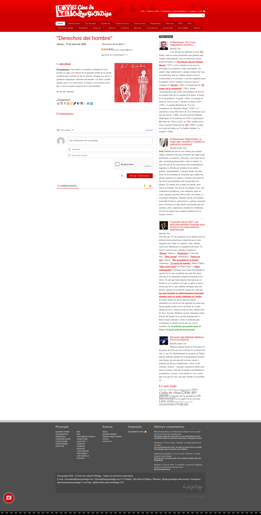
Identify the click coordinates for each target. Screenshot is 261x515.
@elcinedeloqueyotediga (69, 482)
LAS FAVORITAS (62, 434)
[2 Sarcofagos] (104, 49)
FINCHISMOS (82, 453)
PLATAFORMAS (62, 444)
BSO (195, 389)
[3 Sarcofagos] (107, 49)
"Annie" (174, 85)
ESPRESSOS (61, 436)
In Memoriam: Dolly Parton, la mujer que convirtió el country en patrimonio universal (187, 142)
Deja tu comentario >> (116, 55)
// (197, 11)
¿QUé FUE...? (82, 441)
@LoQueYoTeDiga (142, 479)
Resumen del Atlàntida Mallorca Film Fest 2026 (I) (187, 338)
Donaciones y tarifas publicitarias (174, 11)
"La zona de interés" (180, 263)
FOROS (105, 439)
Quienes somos (153, 11)
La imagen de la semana (188, 399)
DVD (78, 434)
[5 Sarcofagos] (112, 49)
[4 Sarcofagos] (109, 49)
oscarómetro (167, 404)
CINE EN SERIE (62, 441)
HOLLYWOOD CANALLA (86, 436)
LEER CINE (60, 446)
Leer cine (166, 401)
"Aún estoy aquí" (168, 266)
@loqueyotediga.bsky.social (175, 479)
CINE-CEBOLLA (83, 456)
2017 (165, 390)
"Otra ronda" (170, 256)
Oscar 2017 (188, 402)
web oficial (65, 64)
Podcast (182, 404)
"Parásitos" (183, 253)
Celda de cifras (170, 393)
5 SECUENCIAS (83, 451)
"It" (186, 125)
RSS (200, 11)
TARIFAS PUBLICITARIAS (112, 436)
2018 (169, 390)
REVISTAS (81, 449)
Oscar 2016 (179, 402)
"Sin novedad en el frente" (185, 260)
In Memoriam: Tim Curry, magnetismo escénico (183, 43)
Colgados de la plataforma (183, 396)
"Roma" (163, 253)
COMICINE (81, 446)
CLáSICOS (81, 444)
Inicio (143, 11)
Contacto (192, 11)
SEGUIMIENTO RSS (135, 432)
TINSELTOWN (82, 439)
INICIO (105, 432)
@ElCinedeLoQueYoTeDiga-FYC (108, 482)
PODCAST (81, 458)
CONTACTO (107, 441)
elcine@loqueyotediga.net (107, 479)
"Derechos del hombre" (84, 38)
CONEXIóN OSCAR (63, 439)
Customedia (201, 497)
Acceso (149, 130)
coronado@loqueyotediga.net (78, 479)
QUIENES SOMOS (109, 434)
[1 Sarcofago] (102, 49)
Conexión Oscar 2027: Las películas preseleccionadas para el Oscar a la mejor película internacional (187, 226)
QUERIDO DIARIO (63, 432)
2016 (161, 390)
